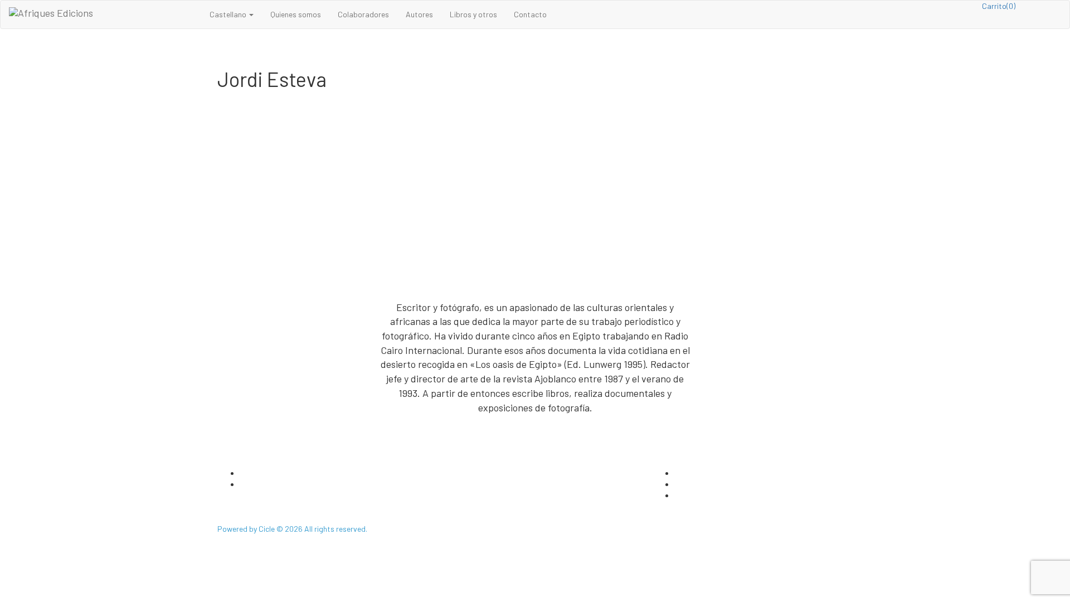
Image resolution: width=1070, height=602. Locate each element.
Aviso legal (692, 484)
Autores (419, 14)
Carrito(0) (998, 6)
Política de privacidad (711, 473)
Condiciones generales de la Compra (735, 495)
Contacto (530, 14)
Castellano (229, 14)
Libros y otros (473, 14)
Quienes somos (295, 14)
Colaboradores (363, 14)
